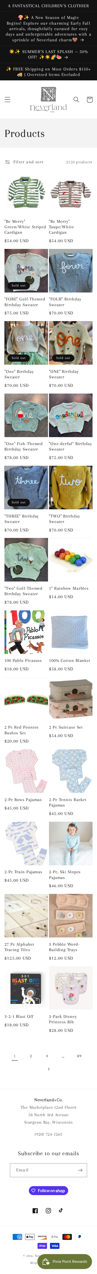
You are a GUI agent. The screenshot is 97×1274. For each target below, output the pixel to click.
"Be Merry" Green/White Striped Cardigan (25, 227)
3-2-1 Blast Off (18, 1016)
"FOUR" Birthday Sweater (65, 301)
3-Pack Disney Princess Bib (63, 1019)
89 (79, 1055)
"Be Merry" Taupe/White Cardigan (61, 227)
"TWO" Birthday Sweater (64, 519)
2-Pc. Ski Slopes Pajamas (65, 874)
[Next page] (48, 1069)
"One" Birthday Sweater (19, 374)
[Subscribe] (80, 1170)
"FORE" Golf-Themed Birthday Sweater (24, 301)
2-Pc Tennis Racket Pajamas (68, 802)
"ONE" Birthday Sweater (64, 374)
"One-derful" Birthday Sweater (70, 446)
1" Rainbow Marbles (69, 588)
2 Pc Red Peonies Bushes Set (21, 730)
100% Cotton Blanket (69, 660)
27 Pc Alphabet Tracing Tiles (19, 947)
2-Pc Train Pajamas (23, 871)
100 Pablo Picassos (23, 660)
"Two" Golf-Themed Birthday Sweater (23, 591)
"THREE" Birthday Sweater (21, 519)
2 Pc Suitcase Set (66, 727)
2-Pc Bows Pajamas (23, 799)
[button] (7, 99)
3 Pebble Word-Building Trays (64, 947)
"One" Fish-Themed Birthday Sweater (23, 446)
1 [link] (15, 1055)
